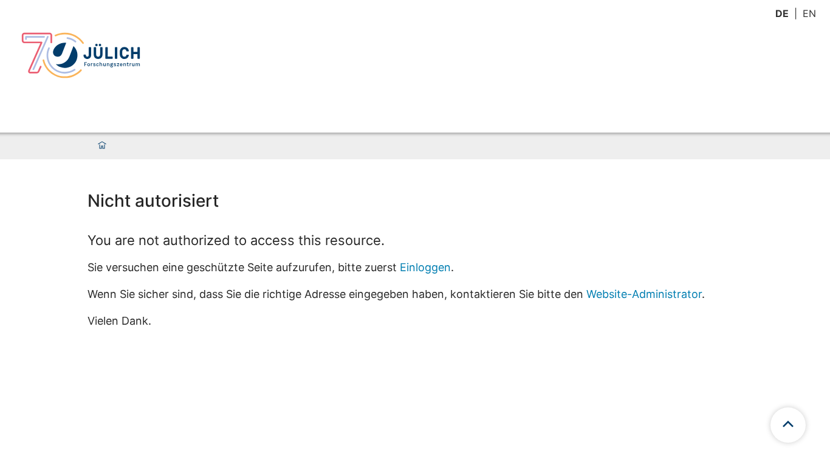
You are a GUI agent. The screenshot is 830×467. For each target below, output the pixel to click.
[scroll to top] (788, 425)
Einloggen (425, 267)
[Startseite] (102, 146)
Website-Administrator (644, 294)
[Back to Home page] (81, 55)
